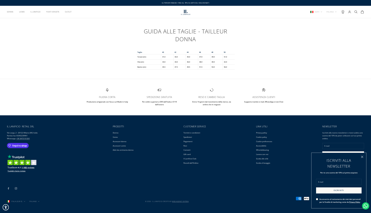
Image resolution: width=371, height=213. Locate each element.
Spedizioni (187, 137)
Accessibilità (261, 146)
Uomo (115, 137)
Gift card (187, 154)
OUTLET (68, 12)
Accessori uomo (119, 146)
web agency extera (180, 201)
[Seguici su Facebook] (8, 188)
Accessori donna (119, 141)
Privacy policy (261, 133)
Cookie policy (261, 137)
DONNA (10, 12)
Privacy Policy (354, 202)
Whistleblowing (262, 150)
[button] (6, 207)
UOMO (22, 12)
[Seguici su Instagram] (15, 188)
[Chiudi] (362, 157)
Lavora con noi (262, 154)
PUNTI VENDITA (52, 12)
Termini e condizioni (191, 133)
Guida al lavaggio (263, 163)
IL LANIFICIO (35, 12)
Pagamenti (187, 141)
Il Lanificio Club (189, 158)
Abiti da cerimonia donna (123, 150)
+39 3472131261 (23, 138)
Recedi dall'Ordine (190, 163)
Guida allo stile (262, 158)
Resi (185, 146)
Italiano (330, 12)
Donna (115, 133)
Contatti (186, 150)
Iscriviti (339, 190)
